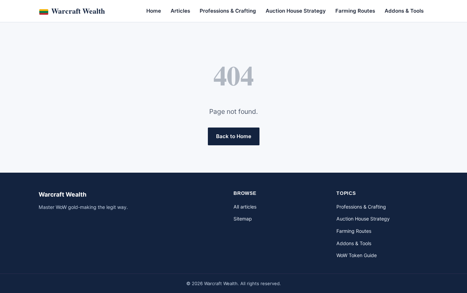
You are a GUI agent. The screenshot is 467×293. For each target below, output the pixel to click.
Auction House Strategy (296, 11)
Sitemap (243, 219)
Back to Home (233, 136)
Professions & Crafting (228, 11)
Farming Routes (355, 11)
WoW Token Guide (356, 255)
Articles (180, 11)
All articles (245, 207)
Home (153, 11)
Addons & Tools (404, 11)
